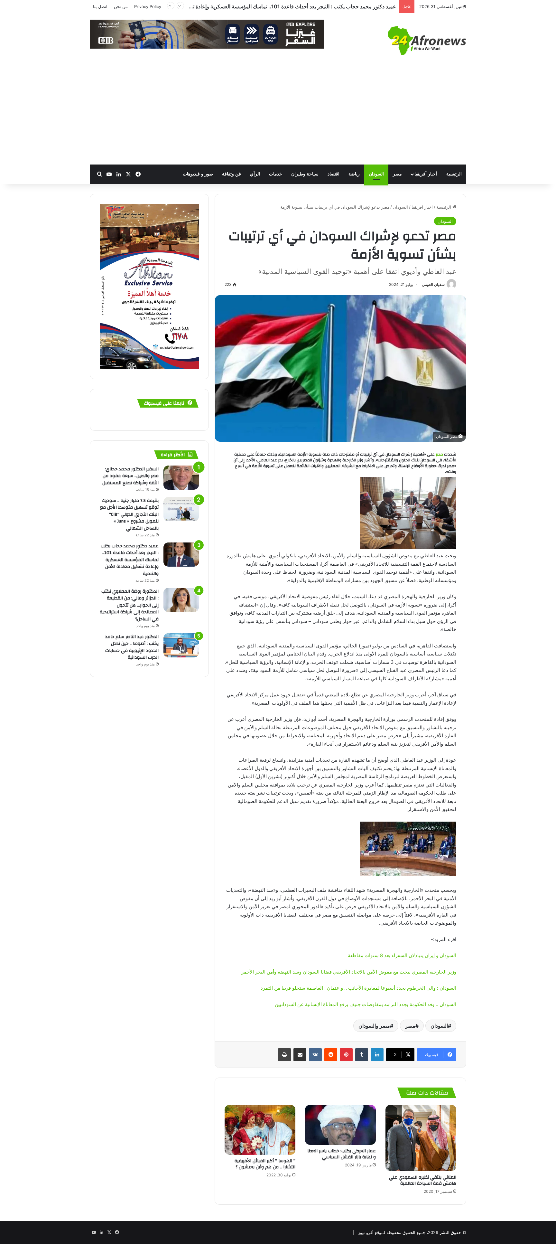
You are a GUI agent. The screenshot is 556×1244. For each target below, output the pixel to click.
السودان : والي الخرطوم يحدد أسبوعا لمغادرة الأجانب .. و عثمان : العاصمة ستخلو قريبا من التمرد (358, 988)
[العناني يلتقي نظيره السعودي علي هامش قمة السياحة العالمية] (420, 1138)
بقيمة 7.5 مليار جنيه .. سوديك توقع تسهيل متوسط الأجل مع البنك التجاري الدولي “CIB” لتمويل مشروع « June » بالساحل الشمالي (129, 514)
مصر (397, 174)
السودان (376, 174)
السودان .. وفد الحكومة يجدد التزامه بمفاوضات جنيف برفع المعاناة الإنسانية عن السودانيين (365, 1004)
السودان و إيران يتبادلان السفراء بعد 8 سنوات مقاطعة (402, 955)
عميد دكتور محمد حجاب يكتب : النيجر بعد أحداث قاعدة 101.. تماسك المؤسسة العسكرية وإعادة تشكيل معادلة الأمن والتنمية (130, 560)
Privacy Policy (147, 6)
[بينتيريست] (346, 1054)
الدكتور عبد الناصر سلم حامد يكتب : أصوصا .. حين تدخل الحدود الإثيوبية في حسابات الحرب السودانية (132, 647)
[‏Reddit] (330, 1054)
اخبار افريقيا (422, 207)
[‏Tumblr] (361, 1054)
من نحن (121, 6)
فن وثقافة (231, 174)
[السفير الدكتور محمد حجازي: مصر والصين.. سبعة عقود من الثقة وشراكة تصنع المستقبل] (181, 478)
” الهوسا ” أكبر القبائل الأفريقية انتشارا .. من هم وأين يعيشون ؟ (265, 1164)
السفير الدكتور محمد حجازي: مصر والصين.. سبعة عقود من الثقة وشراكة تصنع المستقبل (130, 476)
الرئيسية (454, 174)
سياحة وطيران (305, 174)
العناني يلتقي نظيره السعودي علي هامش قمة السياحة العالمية (422, 1180)
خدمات (275, 174)
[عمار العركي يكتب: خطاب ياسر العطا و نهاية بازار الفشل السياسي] (340, 1125)
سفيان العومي (433, 284)
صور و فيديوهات (198, 174)
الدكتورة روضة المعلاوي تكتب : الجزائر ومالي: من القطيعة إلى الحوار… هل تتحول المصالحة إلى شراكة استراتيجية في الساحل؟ (262, 6)
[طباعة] (284, 1054)
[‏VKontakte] (315, 1054)
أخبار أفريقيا (425, 174)
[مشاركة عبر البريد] (299, 1054)
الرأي (255, 174)
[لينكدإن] (377, 1054)
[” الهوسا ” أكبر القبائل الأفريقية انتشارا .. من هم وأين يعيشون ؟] (260, 1130)
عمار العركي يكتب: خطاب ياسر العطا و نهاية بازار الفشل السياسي (341, 1154)
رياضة (354, 174)
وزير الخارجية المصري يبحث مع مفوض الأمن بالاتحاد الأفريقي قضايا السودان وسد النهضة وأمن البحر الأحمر (348, 972)
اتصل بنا (100, 6)
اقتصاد (333, 174)
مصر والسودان (374, 1026)
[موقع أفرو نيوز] (427, 40)
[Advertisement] (278, 116)
